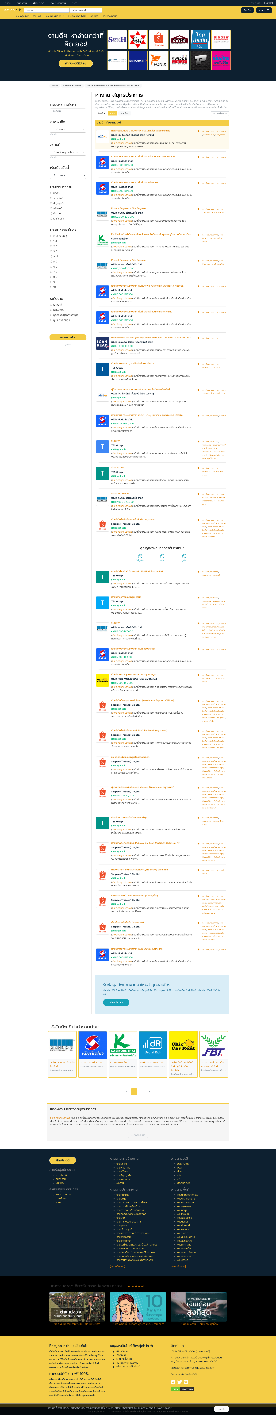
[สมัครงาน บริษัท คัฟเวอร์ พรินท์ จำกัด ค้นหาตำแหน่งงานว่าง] (179, 60)
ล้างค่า (53, 134)
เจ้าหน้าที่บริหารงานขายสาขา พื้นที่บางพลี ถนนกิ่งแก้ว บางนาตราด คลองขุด (147, 286)
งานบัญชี (37, 16)
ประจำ (56, 193)
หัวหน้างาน (58, 310)
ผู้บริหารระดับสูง (61, 320)
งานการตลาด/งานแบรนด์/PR (131, 1202)
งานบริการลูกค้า (124, 1229)
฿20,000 (129, 423)
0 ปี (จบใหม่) (60, 236)
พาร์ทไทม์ (58, 198)
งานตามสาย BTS (55, 16)
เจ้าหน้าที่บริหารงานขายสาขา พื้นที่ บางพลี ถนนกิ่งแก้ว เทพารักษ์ (141, 311)
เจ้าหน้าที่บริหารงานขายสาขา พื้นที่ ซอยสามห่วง (133, 648)
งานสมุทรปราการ (186, 1237)
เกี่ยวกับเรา (122, 1351)
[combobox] (46, 10)
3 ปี (55, 251)
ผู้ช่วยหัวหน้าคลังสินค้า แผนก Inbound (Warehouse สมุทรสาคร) (142, 787)
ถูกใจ (184, 560)
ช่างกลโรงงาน (118, 467)
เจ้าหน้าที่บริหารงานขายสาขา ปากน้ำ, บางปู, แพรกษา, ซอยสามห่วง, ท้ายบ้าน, (147, 415)
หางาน (7, 3)
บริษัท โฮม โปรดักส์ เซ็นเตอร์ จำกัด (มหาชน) (132, 135)
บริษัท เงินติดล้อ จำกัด (122, 161)
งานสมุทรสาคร (184, 1241)
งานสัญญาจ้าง (124, 1175)
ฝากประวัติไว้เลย (75, 63)
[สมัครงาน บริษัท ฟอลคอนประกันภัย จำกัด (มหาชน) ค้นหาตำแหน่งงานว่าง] (117, 60)
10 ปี (55, 287)
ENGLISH (269, 3)
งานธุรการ (216, 601)
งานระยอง (182, 1233)
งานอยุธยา (183, 1229)
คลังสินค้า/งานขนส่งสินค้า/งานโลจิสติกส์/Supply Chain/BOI (213, 530)
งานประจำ (121, 1164)
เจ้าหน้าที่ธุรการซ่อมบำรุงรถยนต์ (126, 597)
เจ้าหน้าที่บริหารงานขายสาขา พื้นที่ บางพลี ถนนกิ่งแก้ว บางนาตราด (143, 156)
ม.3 (178, 1179)
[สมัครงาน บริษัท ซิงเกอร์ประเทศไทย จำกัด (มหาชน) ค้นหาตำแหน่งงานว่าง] (221, 39)
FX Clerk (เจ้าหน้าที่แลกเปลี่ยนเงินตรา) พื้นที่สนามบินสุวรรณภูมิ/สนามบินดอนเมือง (151, 234)
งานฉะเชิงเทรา (184, 1218)
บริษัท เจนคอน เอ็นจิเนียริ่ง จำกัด (127, 213)
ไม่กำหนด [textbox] (59, 129)
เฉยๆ (162, 560)
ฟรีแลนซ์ (57, 208)
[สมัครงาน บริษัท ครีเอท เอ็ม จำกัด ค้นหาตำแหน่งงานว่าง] (138, 39)
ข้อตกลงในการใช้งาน (127, 1363)
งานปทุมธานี (183, 1225)
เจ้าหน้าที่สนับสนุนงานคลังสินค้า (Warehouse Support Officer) (142, 700)
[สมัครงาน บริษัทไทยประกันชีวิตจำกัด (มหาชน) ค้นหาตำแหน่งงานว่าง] (200, 39)
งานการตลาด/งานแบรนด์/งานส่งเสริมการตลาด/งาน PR (214, 497)
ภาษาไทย (256, 3)
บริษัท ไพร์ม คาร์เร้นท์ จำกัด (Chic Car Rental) (134, 679)
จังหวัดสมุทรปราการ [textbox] (66, 152)
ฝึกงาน (57, 213)
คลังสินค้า (216, 533)
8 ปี (55, 277)
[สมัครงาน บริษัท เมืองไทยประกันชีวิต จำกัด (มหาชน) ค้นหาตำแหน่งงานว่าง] (221, 60)
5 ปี (55, 262)
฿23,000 (119, 217)
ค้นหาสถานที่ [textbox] (84, 10)
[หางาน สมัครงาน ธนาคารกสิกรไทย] (102, 240)
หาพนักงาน (61, 1198)
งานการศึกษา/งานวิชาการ (130, 1210)
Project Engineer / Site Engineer (128, 208)
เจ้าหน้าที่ (57, 305)
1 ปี (55, 241)
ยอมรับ (221, 1409)
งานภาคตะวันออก (186, 1252)
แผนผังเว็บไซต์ (124, 1359)
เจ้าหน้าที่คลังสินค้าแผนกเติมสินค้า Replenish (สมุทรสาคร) (139, 730)
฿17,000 (118, 502)
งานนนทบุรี (182, 1222)
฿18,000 (128, 657)
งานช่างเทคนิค (109, 16)
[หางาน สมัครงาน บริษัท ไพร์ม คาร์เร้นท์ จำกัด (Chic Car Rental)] (102, 680)
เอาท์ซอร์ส (58, 219)
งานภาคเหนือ (184, 1248)
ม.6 (179, 1175)
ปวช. (179, 1171)
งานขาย (94, 16)
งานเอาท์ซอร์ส (123, 1179)
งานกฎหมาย (122, 1195)
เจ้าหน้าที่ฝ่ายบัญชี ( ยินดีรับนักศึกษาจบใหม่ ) (132, 363)
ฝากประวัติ (38, 3)
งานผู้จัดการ (220, 134)
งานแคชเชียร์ (208, 134)
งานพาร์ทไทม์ (123, 1168)
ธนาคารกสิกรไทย (119, 238)
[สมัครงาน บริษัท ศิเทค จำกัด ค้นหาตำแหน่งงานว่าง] (117, 39)
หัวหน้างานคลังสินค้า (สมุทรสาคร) (127, 922)
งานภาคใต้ (182, 1260)
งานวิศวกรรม (123, 1237)
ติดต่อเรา (121, 1355)
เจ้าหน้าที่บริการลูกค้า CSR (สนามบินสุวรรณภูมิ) (133, 674)
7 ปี (55, 272)
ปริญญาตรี (183, 1164)
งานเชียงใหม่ (183, 1214)
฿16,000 (118, 165)
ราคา (74, 3)
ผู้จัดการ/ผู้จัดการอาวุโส (65, 315)
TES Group (117, 368)
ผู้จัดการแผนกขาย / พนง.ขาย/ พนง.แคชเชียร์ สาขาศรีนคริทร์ (140, 130)
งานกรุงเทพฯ (184, 1206)
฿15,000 (118, 423)
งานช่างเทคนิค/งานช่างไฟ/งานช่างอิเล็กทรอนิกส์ (214, 448)
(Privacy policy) (163, 1408)
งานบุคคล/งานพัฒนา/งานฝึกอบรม (134, 1256)
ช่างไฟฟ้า (115, 441)
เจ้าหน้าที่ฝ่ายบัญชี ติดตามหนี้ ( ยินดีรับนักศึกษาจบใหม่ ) (137, 571)
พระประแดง (206, 367)
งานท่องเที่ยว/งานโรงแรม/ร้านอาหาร (135, 1252)
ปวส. (179, 1168)
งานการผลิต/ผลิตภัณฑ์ (128, 1206)
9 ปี (55, 282)
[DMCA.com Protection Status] (183, 1389)
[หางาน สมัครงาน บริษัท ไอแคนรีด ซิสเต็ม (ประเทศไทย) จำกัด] (102, 343)
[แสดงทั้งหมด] (117, 1266)
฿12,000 (118, 631)
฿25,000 (119, 346)
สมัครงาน (22, 3)
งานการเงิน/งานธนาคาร (129, 1222)
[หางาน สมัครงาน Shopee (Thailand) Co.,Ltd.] (102, 525)
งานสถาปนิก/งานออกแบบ (130, 1248)
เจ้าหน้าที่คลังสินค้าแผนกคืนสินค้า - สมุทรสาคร (133, 519)
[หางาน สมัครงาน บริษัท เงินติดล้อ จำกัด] (102, 162)
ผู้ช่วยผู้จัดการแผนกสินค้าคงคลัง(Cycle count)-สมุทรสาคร (139, 869)
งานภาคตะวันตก (185, 1256)
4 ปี (55, 256)
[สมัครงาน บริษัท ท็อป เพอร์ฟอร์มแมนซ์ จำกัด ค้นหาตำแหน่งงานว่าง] (200, 60)
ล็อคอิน (247, 10)
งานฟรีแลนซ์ (122, 1171)
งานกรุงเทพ (22, 16)
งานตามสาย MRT (77, 16)
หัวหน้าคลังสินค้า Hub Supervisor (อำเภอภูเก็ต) (134, 895)
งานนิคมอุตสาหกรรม (188, 1195)
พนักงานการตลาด (120, 493)
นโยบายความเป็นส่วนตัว (129, 1367)
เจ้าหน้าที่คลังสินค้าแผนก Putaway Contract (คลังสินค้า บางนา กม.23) (145, 843)
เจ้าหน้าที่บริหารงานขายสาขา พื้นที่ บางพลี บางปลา (135, 182)
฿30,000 (129, 217)
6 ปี (55, 267)
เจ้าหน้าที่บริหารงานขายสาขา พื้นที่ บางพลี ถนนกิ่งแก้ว (137, 949)
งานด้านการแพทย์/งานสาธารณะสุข (134, 1260)
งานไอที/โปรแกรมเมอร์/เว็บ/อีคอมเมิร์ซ (136, 1245)
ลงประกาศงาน (58, 3)
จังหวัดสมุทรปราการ (122, 143)
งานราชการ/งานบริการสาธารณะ (133, 1233)
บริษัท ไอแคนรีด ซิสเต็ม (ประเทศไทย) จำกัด (132, 342)
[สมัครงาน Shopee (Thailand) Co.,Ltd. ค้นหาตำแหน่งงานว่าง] (158, 39)
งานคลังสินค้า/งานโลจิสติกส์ (131, 1214)
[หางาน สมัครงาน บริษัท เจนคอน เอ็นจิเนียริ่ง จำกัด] (102, 214)
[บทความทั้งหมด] (135, 1286)
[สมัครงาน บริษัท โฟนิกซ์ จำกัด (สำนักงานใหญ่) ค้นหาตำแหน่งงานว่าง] (158, 60)
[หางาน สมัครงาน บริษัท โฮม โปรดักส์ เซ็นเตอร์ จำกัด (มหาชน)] (102, 136)
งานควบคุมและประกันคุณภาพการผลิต (214, 523)
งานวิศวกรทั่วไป (218, 212)
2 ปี (55, 246)
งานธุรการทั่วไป (208, 721)
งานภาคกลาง (184, 1245)
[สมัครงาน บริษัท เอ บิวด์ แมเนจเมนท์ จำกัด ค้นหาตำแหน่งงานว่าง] (179, 39)
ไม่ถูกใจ (140, 560)
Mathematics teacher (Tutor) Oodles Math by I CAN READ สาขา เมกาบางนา (151, 337)
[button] (138, 1135)
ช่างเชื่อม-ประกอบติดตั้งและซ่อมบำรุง (129, 817)
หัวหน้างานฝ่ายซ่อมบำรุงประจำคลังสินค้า (130, 757)
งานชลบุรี (182, 1210)
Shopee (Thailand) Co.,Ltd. (125, 524)
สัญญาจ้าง (59, 203)
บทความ (60, 1183)
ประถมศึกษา (183, 1183)
